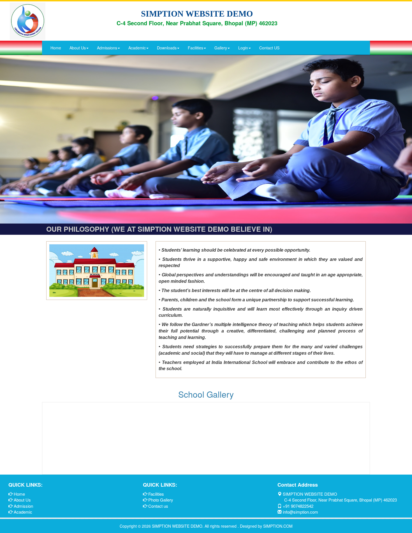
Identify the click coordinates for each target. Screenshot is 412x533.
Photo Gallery (160, 500)
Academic (137, 48)
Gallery (220, 48)
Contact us (158, 506)
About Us (78, 48)
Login (243, 48)
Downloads (167, 48)
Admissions (107, 48)
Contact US (269, 48)
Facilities (195, 48)
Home (55, 48)
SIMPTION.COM (278, 526)
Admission (23, 506)
